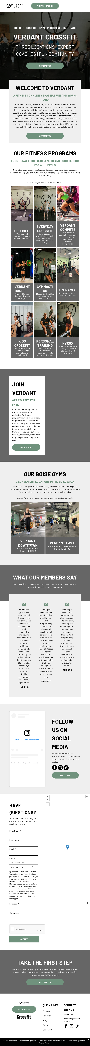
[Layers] (87, 796)
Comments (14, 913)
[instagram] (60, 768)
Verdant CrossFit (17, 763)
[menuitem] (51, 1011)
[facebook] (54, 768)
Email (12, 849)
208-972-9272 (70, 1014)
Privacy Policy (25, 881)
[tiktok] (66, 768)
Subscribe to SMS (17, 867)
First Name (15, 831)
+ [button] (47, 796)
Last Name (15, 840)
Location (14, 904)
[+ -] (67, 850)
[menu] (85, 4)
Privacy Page (44, 1043)
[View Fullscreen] (47, 804)
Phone (12, 858)
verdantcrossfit (31, 763)
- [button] (47, 799)
